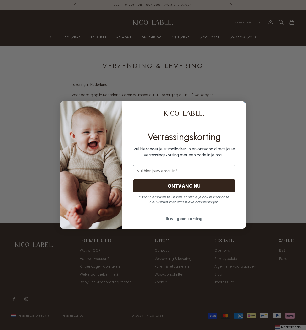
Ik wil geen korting (184, 219)
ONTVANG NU (184, 186)
